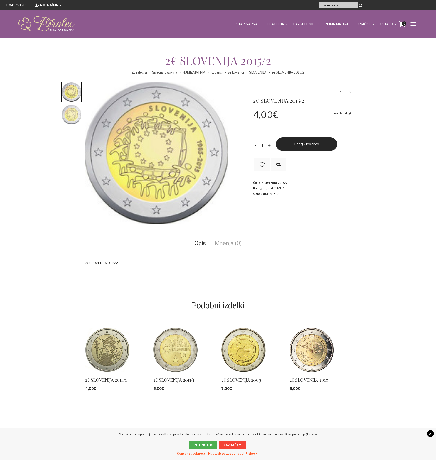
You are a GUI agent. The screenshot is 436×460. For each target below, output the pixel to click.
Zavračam (232, 445)
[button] (146, 357)
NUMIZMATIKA (336, 24)
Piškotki (251, 453)
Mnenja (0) (228, 243)
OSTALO (386, 24)
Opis (200, 243)
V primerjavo (278, 164)
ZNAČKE (364, 24)
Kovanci (217, 72)
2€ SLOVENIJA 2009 (241, 380)
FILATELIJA (275, 24)
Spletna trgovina (164, 72)
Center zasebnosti (191, 453)
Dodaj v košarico (306, 144)
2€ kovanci (236, 72)
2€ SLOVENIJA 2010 (309, 380)
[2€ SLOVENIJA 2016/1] (348, 92)
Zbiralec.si (139, 72)
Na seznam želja (262, 164)
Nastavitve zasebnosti (226, 453)
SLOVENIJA (257, 72)
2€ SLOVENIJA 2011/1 (173, 380)
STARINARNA (247, 24)
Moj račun (49, 5)
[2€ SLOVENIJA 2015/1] (341, 92)
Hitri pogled (108, 357)
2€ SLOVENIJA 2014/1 (106, 380)
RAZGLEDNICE (304, 24)
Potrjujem (203, 445)
